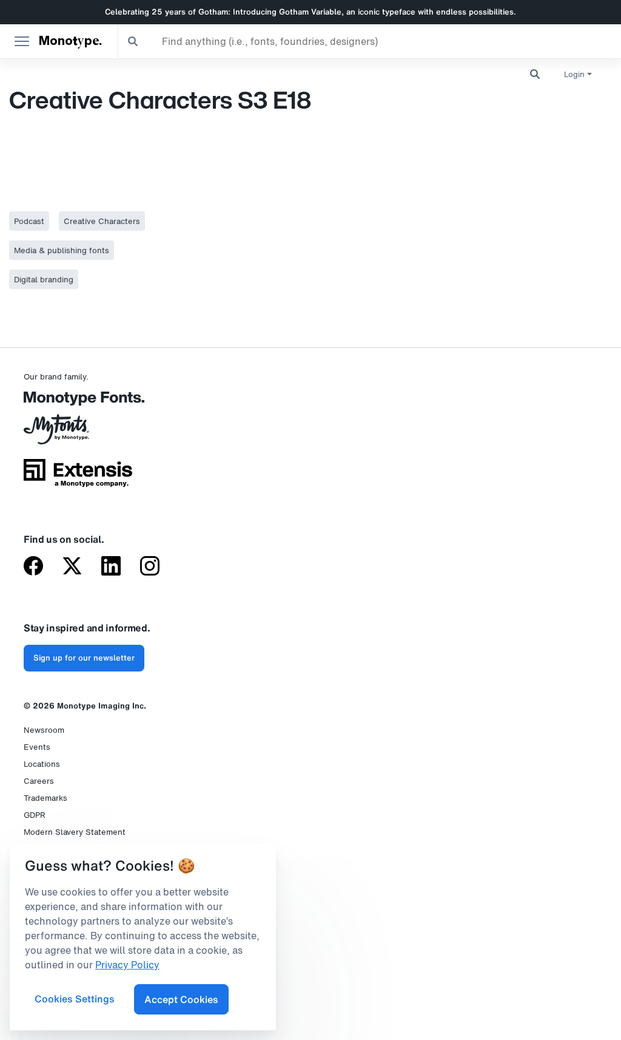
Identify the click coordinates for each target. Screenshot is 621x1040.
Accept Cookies (181, 999)
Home (12, 68)
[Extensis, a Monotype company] (78, 477)
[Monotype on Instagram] (149, 567)
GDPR (34, 815)
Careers (39, 781)
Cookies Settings (75, 998)
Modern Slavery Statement (75, 832)
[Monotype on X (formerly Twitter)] (72, 567)
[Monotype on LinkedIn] (111, 567)
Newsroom (44, 730)
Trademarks (45, 798)
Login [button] (574, 74)
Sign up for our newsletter (84, 658)
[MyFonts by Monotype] (78, 433)
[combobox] (369, 41)
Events (37, 747)
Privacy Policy (127, 964)
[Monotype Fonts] (78, 403)
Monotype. (70, 41)
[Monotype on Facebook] (33, 567)
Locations (42, 764)
